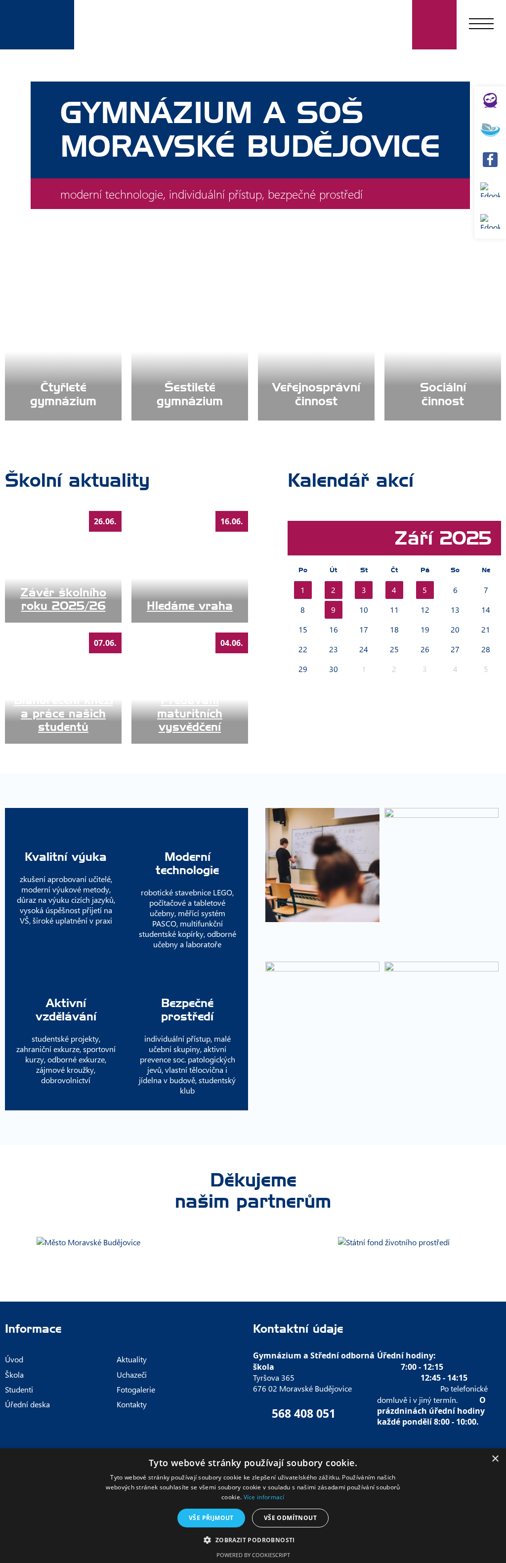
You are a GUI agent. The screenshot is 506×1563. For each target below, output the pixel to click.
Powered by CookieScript (253, 1555)
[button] (253, 1539)
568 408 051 (304, 1413)
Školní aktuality (77, 480)
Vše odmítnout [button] (290, 1518)
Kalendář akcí (351, 480)
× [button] (495, 1459)
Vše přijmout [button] (211, 1518)
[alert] (253, 1505)
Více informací (264, 1497)
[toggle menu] (481, 24)
